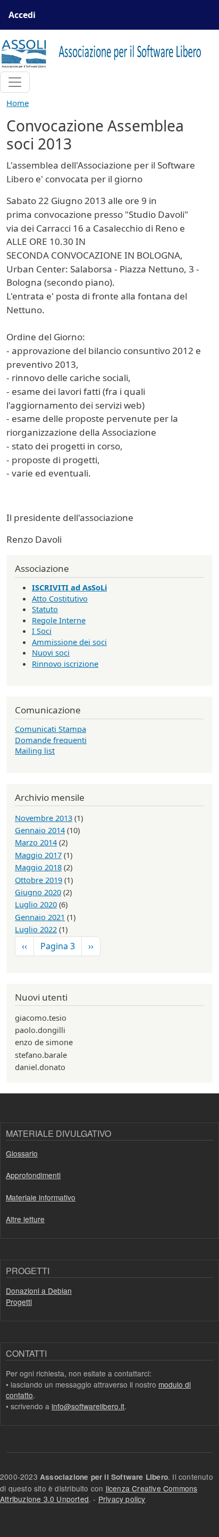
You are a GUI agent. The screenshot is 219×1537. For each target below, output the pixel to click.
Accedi (22, 15)
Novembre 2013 (43, 817)
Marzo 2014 (36, 842)
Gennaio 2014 (40, 830)
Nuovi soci (51, 652)
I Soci (42, 630)
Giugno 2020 (38, 892)
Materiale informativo (40, 1197)
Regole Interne (59, 620)
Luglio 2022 (36, 929)
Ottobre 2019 (38, 879)
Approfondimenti (33, 1175)
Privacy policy (122, 1499)
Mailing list (35, 750)
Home (17, 103)
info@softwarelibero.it (88, 1406)
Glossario (22, 1153)
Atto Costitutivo (60, 598)
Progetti (19, 1301)
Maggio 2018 (38, 867)
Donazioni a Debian (39, 1290)
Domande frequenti (51, 740)
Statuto (45, 609)
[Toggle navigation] (15, 82)
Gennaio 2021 (40, 917)
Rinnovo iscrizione (65, 663)
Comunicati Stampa (50, 728)
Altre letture (25, 1219)
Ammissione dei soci (69, 642)
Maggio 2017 (38, 855)
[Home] (105, 53)
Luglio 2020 (36, 904)
